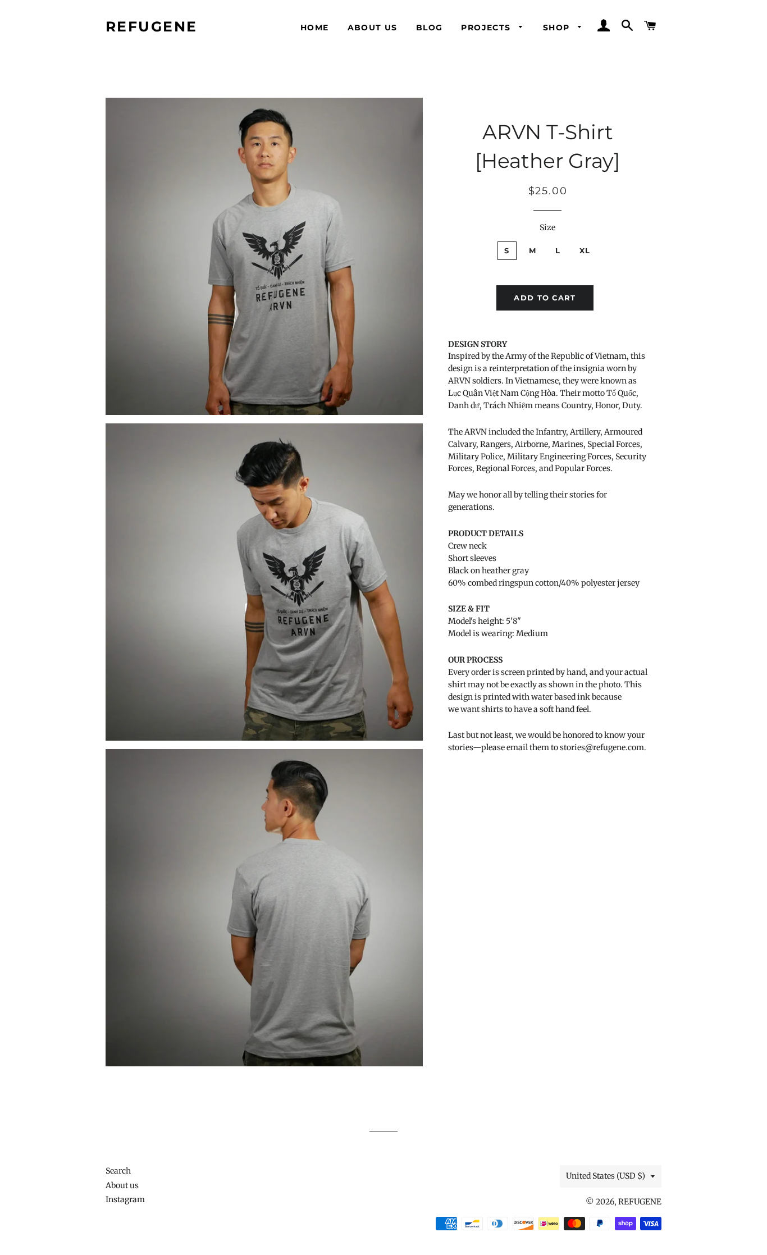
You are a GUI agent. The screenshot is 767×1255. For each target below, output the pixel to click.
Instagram (125, 1199)
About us (373, 27)
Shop (558, 27)
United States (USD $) (605, 1176)
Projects (487, 27)
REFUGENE (152, 26)
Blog (429, 27)
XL (585, 250)
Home (314, 27)
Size (547, 227)
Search (118, 1171)
